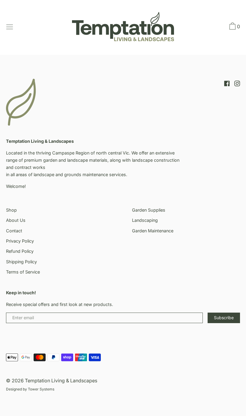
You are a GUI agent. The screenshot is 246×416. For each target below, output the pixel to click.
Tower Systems (41, 389)
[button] (234, 27)
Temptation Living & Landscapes (61, 381)
